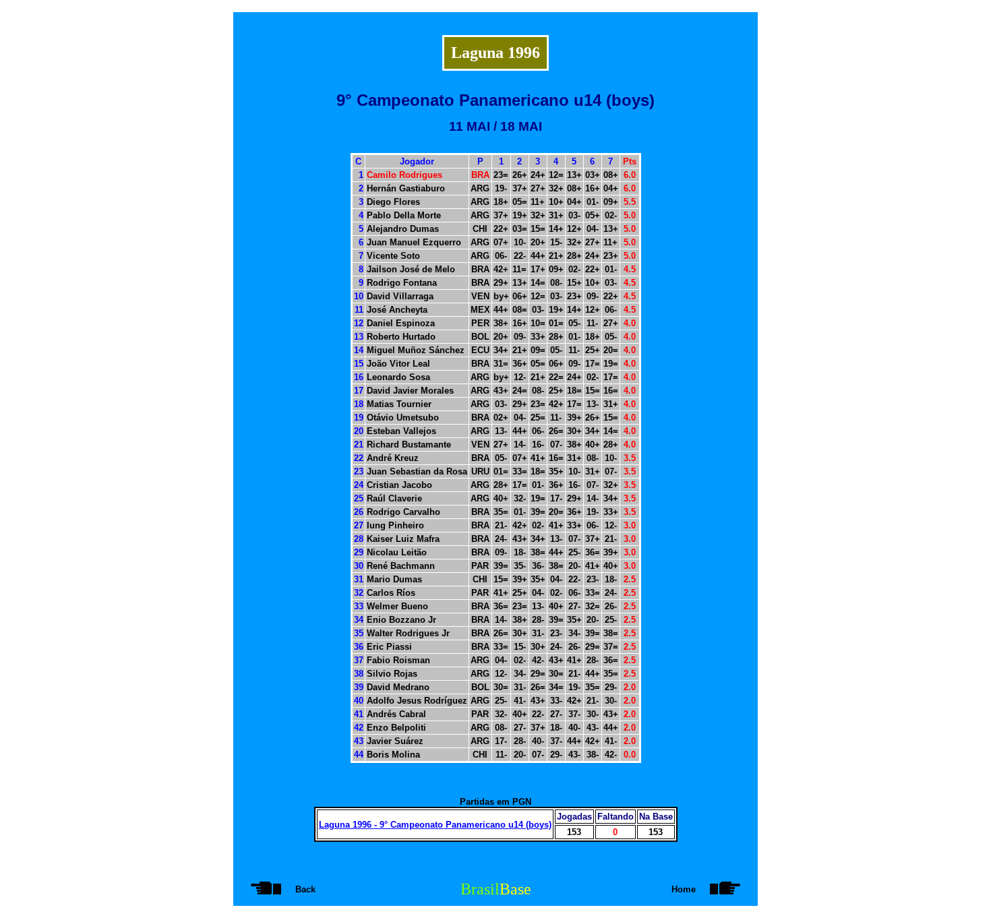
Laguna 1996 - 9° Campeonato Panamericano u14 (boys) (435, 825)
